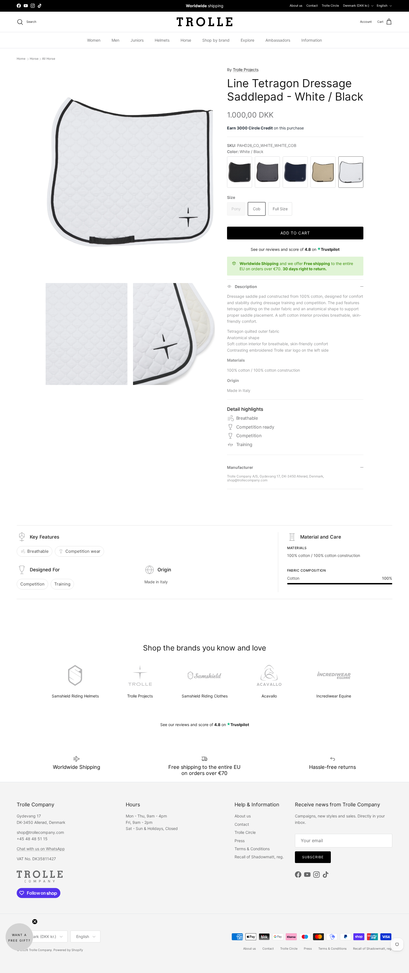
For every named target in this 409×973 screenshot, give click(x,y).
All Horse (48, 59)
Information (311, 40)
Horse (186, 40)
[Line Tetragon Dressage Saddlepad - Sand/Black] (323, 172)
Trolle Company (40, 950)
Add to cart (295, 233)
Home (21, 59)
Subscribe (313, 857)
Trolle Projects (245, 69)
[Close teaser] (35, 921)
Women (93, 40)
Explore (247, 40)
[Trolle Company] (204, 21)
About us (296, 5)
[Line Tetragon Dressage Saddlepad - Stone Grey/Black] (267, 172)
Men (115, 40)
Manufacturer (240, 467)
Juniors (137, 40)
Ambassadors (277, 40)
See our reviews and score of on (295, 249)
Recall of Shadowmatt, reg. (259, 856)
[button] (19, 937)
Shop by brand (216, 40)
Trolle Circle (330, 5)
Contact (312, 5)
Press (240, 840)
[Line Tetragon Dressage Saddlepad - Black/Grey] (239, 172)
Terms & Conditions (252, 848)
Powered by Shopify (68, 950)
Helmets (162, 40)
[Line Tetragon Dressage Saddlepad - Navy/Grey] (295, 172)
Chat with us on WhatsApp (41, 848)
